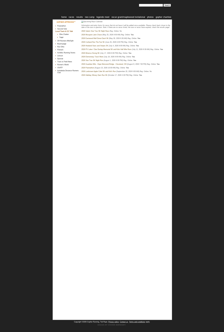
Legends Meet (102, 17)
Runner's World (63, 65)
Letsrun (60, 56)
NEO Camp (89, 17)
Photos (150, 17)
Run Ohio (60, 47)
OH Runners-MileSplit (65, 41)
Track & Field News (64, 62)
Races (71, 17)
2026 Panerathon (87, 68)
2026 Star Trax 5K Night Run (92, 60)
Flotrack (60, 50)
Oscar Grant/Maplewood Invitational (128, 17)
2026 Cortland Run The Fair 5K (93, 42)
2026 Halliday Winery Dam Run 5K (94, 75)
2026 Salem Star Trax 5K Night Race (95, 31)
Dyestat (60, 59)
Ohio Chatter (64, 34)
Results (79, 17)
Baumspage (61, 44)
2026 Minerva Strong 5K (90, 53)
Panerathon (61, 26)
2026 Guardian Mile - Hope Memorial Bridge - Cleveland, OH (104, 64)
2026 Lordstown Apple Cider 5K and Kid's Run (98, 71)
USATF (60, 68)
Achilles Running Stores (66, 53)
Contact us (124, 322)
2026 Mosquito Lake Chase (91, 35)
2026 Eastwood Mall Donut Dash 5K (94, 38)
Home (64, 17)
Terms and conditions (137, 322)
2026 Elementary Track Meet (92, 57)
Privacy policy (113, 322)
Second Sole (62, 29)
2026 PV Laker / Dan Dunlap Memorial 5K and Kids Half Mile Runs (106, 49)
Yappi (61, 37)
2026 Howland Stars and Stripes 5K (94, 46)
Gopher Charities (163, 17)
